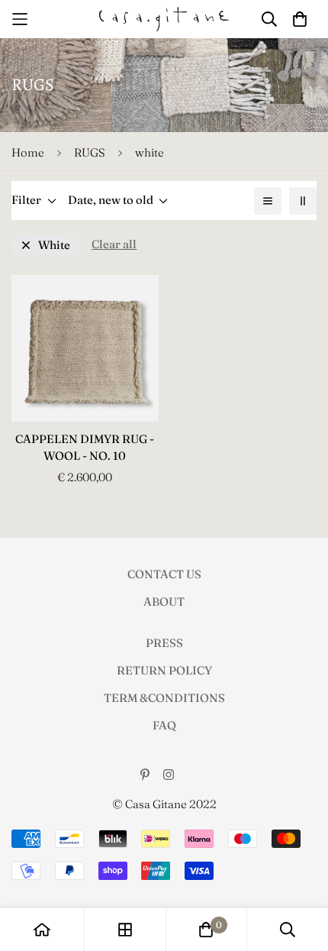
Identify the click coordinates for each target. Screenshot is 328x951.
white (54, 245)
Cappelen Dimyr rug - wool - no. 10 (84, 448)
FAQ (164, 725)
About (164, 601)
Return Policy (164, 670)
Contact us (164, 574)
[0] (206, 929)
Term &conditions (164, 698)
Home (27, 152)
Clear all (114, 244)
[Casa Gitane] (164, 19)
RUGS (89, 152)
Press (164, 643)
